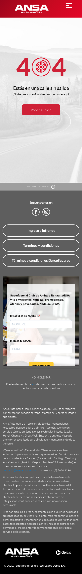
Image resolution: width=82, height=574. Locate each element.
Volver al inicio (41, 110)
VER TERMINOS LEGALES (37, 186)
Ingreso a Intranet (41, 230)
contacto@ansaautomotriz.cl (20, 470)
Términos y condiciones (41, 245)
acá (34, 384)
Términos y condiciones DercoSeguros (41, 260)
